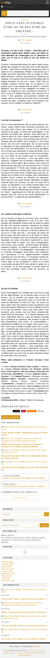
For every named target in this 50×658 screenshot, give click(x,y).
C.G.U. (19, 653)
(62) (6, 576)
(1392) (7, 562)
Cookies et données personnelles (34, 653)
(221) (8, 569)
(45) (5, 578)
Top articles (33, 650)
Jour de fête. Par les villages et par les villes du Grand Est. (24, 639)
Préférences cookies (24, 655)
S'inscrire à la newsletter (10, 417)
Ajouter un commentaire (20, 498)
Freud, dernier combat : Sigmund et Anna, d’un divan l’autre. (25, 599)
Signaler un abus (8, 653)
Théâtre (25, 20)
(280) (6, 567)
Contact (41, 650)
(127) (8, 574)
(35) (7, 581)
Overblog (37, 646)
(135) (6, 571)
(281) (7, 564)
